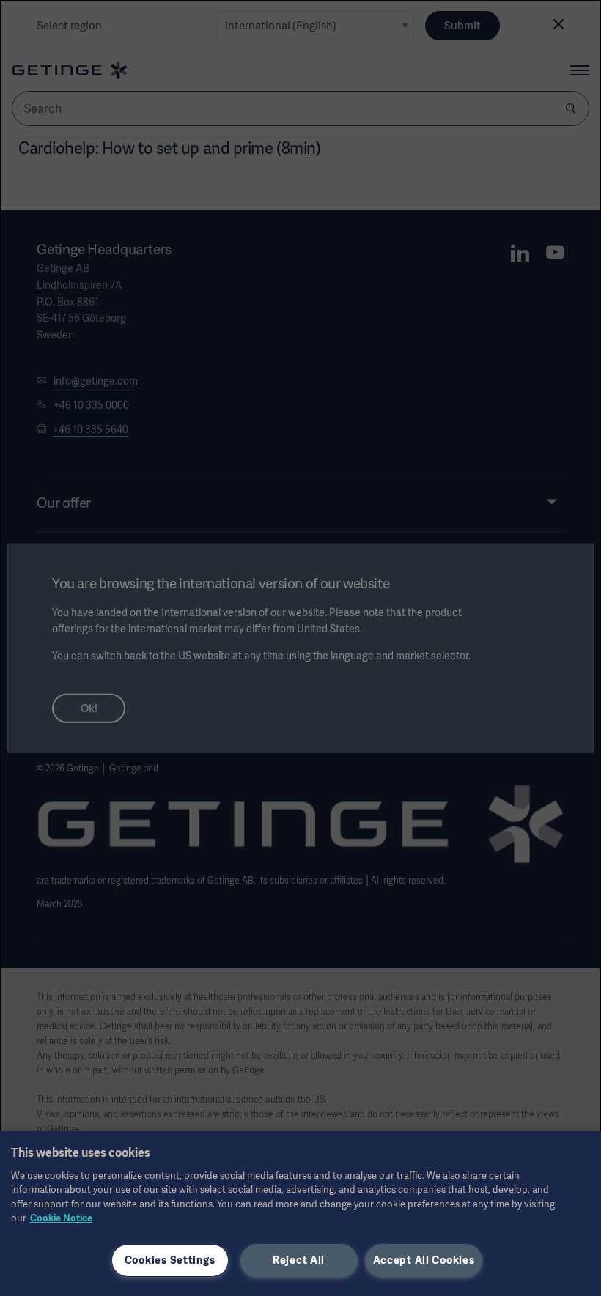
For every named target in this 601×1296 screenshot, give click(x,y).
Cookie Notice (61, 1218)
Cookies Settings (170, 1260)
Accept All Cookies (424, 1260)
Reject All (299, 1260)
